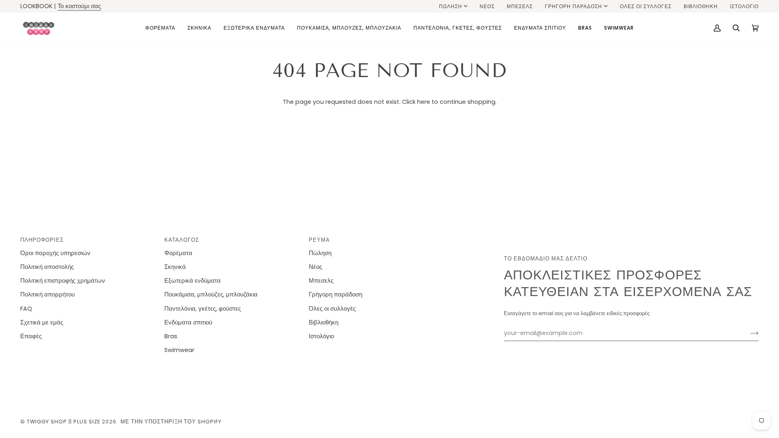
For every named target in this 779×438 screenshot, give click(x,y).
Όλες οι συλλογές (332, 309)
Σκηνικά (175, 267)
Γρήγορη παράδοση (573, 6)
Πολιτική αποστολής (47, 267)
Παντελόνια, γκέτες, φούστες (202, 309)
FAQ (26, 309)
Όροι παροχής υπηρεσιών (55, 253)
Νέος (315, 267)
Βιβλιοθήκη (323, 322)
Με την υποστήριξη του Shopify (171, 421)
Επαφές (31, 336)
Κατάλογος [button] (181, 239)
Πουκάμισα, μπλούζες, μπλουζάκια (211, 294)
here (423, 102)
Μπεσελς (321, 281)
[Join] (748, 333)
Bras (170, 336)
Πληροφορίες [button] (42, 239)
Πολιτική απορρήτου (47, 294)
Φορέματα (178, 253)
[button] (160, 28)
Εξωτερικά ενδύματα (192, 281)
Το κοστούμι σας (79, 6)
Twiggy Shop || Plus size (63, 421)
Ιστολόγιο (321, 336)
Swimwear (179, 350)
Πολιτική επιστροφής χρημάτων (62, 281)
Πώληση (450, 6)
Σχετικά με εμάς (41, 322)
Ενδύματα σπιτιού (188, 322)
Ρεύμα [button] (319, 239)
